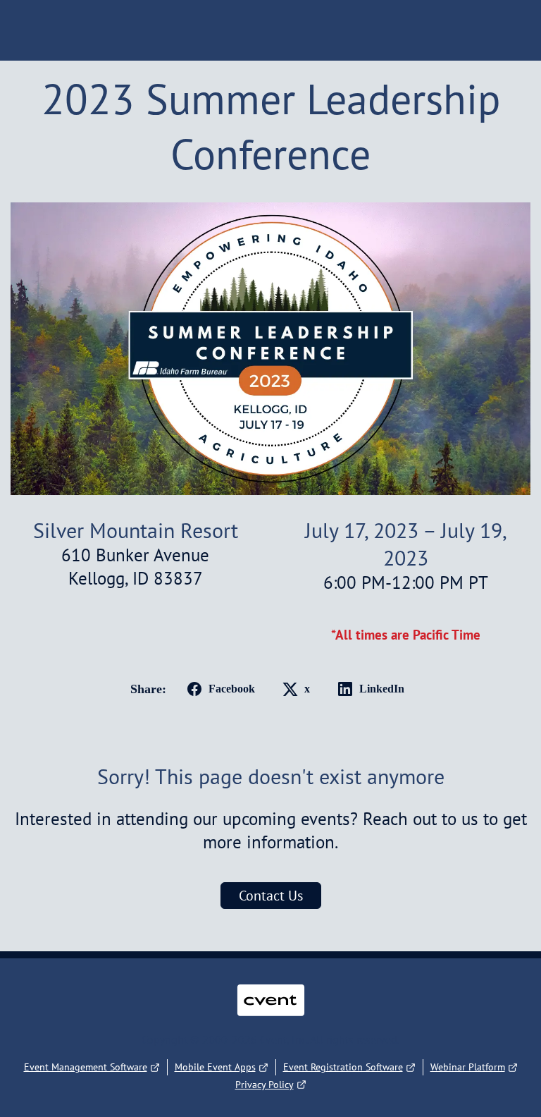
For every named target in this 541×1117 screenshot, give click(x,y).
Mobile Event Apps (215, 1067)
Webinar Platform (467, 1067)
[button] (218, 689)
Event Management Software (85, 1067)
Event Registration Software (343, 1067)
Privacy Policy (264, 1084)
